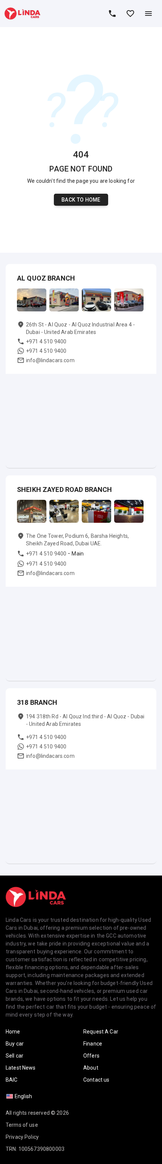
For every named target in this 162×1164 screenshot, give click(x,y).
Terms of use (22, 1125)
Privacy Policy (22, 1137)
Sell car (14, 1056)
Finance (92, 1044)
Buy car (15, 1044)
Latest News (21, 1068)
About (90, 1068)
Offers (91, 1056)
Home (13, 1032)
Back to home (81, 200)
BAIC (12, 1080)
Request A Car (100, 1032)
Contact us (96, 1080)
